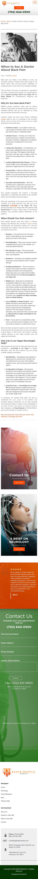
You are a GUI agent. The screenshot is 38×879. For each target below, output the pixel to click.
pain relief (19, 416)
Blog (8, 21)
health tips (4, 416)
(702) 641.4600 (15, 836)
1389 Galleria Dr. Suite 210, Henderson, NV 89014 (19, 723)
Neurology (8, 414)
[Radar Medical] (10, 3)
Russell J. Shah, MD (7, 815)
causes (3, 119)
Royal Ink (23, 874)
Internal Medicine (6, 794)
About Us (4, 812)
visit (29, 223)
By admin (13, 75)
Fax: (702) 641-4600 (19, 682)
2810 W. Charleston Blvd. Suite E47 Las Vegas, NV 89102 (19, 687)
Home (3, 21)
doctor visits (30, 414)
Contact (19, 8)
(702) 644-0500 (19, 12)
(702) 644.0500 (16, 834)
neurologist (13, 205)
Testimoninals (5, 801)
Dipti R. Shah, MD (7, 818)
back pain (22, 414)
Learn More (19, 482)
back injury (14, 414)
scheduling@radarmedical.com (19, 840)
